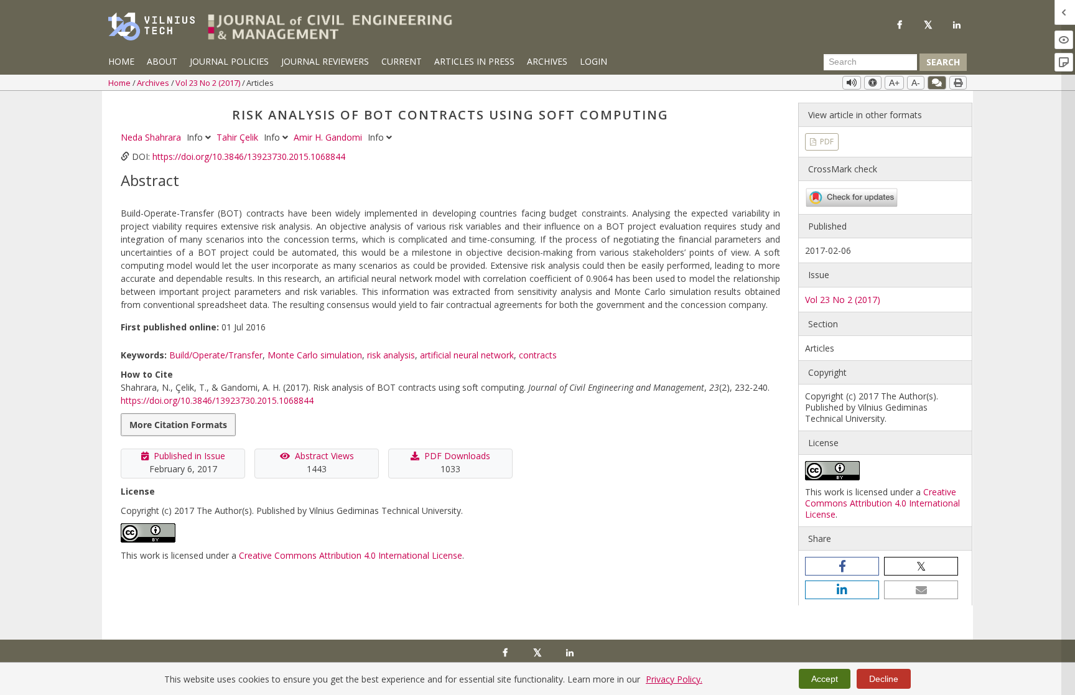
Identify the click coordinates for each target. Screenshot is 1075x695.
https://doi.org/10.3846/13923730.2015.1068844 (248, 156)
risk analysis (391, 355)
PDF (826, 141)
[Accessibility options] (873, 83)
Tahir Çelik (238, 137)
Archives (547, 61)
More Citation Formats (178, 425)
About (162, 61)
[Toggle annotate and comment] (937, 83)
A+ (894, 83)
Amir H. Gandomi (329, 137)
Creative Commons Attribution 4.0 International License (350, 555)
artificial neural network (467, 355)
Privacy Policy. (674, 679)
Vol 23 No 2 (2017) (208, 82)
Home (121, 61)
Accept (824, 679)
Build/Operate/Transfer (216, 355)
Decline (883, 679)
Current (401, 61)
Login (593, 61)
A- (915, 83)
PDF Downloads (457, 456)
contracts (538, 355)
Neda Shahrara (152, 137)
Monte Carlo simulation (315, 355)
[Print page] (958, 83)
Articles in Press (474, 61)
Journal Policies (229, 61)
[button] (842, 566)
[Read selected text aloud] (851, 83)
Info (196, 137)
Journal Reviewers (325, 61)
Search (943, 62)
